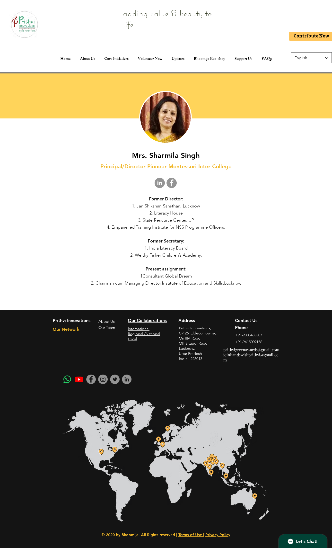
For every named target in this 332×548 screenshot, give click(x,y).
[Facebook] (91, 379)
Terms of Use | (191, 534)
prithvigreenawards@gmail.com (251, 349)
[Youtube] (79, 379)
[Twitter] (115, 379)
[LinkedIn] (126, 379)
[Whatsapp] (67, 379)
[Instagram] (103, 379)
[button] (116, 59)
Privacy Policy (217, 534)
